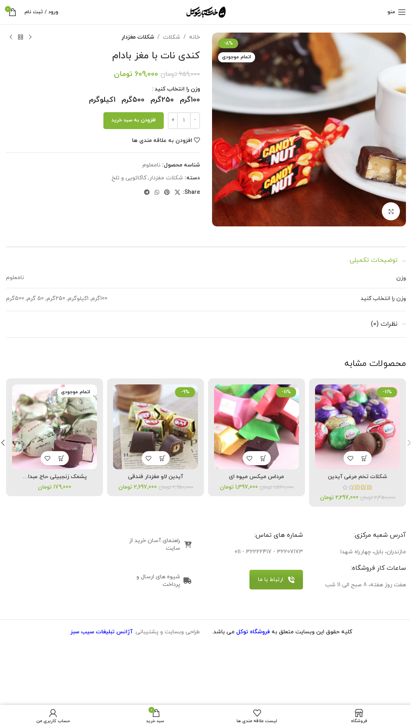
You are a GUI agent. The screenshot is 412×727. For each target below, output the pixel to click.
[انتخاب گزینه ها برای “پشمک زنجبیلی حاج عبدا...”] (62, 458)
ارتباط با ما (270, 579)
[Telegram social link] (147, 193)
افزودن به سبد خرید (133, 120)
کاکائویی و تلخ (128, 178)
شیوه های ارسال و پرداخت (158, 580)
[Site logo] (206, 11)
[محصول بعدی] (11, 37)
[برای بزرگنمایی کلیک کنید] (391, 211)
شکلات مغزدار (138, 37)
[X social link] (177, 193)
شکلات (171, 37)
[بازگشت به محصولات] (20, 37)
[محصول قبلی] (30, 37)
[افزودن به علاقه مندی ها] (351, 458)
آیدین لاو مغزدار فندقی (155, 477)
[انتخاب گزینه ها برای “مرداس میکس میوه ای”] (264, 458)
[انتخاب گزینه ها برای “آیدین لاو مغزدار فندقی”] (163, 458)
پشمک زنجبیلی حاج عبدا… (55, 477)
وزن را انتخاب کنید (177, 89)
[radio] (190, 100)
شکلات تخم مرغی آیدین (357, 477)
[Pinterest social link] (167, 193)
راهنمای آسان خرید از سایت (154, 544)
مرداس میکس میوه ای (256, 477)
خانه (194, 37)
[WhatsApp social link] (157, 193)
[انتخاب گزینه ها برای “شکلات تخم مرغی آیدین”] (365, 458)
